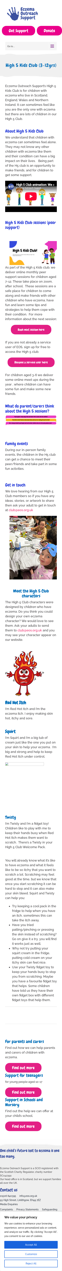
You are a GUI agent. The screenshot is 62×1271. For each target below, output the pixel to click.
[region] (31, 1241)
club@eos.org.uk (30, 630)
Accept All (31, 1244)
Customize (31, 1254)
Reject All (31, 1263)
